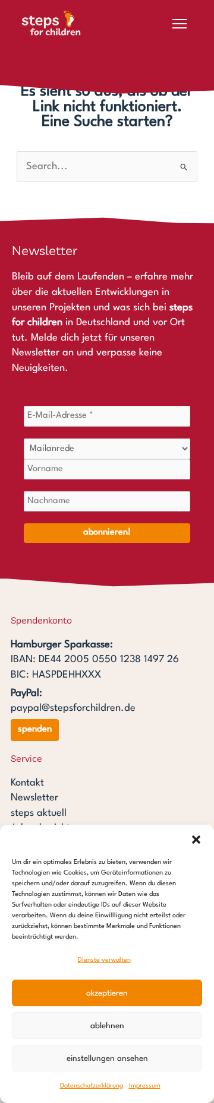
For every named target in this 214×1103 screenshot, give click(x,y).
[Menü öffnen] (179, 24)
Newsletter (34, 798)
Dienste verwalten (104, 960)
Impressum (144, 1086)
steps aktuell (39, 813)
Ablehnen (107, 1026)
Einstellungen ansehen (107, 1058)
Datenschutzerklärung (91, 1086)
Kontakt (27, 783)
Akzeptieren (107, 993)
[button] (196, 839)
